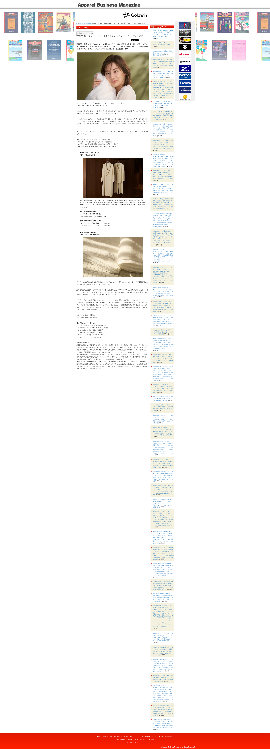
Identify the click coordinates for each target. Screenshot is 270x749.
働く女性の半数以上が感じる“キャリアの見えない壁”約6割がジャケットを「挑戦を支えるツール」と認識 (163, 130)
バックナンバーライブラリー (143, 739)
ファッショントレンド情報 (137, 736)
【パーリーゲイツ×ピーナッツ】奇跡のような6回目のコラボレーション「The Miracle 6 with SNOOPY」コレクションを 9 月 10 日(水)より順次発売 (163, 431)
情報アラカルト (152, 736)
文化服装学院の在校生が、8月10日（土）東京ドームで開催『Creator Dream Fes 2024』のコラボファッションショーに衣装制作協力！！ (163, 585)
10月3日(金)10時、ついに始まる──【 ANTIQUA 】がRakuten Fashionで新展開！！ (163, 306)
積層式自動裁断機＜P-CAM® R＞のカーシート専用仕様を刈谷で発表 (163, 53)
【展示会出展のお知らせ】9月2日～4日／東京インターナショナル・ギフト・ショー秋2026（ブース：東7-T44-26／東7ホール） (163, 33)
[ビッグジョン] (185, 40)
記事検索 (129, 739)
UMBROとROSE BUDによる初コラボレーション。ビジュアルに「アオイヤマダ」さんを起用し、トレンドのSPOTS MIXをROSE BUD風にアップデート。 (163, 569)
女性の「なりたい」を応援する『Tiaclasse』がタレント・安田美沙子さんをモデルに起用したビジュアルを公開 (163, 419)
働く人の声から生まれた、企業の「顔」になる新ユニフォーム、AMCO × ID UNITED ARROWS (163, 174)
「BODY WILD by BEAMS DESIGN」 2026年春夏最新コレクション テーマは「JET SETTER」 (163, 104)
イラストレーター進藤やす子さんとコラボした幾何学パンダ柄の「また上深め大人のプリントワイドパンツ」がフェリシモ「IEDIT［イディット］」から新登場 (163, 553)
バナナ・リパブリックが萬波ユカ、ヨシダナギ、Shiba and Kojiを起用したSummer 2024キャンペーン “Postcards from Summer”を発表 (163, 710)
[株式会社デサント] (185, 47)
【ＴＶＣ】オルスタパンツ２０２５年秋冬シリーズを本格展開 (163, 408)
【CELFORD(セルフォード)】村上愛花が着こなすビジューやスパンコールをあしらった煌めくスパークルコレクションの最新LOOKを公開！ (163, 160)
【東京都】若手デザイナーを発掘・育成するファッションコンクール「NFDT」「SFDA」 (163, 74)
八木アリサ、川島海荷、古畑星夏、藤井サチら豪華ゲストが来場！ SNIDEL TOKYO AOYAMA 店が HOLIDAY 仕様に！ (163, 203)
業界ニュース (109, 736)
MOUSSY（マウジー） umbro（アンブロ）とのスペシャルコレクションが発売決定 (163, 320)
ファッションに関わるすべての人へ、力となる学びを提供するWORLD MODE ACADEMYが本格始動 (163, 723)
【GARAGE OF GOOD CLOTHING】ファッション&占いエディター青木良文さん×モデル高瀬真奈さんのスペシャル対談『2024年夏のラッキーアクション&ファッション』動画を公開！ (163, 693)
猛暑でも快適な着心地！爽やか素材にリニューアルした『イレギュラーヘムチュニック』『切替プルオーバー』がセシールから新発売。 (163, 503)
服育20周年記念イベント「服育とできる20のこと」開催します (163, 651)
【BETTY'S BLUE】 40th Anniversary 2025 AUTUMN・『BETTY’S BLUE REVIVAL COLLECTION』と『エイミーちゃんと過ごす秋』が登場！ (163, 275)
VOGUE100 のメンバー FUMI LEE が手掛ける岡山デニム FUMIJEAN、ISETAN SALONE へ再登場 (163, 115)
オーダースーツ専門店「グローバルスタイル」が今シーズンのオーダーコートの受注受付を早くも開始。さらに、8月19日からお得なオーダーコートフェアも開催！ (163, 537)
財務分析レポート (121, 736)
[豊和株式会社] (185, 25)
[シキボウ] (185, 83)
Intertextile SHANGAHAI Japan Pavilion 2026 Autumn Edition (161, 44)
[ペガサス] (185, 54)
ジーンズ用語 (120, 739)
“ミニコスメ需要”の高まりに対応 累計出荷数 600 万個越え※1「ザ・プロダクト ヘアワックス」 (163, 63)
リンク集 (129, 742)
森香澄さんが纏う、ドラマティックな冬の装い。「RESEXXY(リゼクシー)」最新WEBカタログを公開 (163, 188)
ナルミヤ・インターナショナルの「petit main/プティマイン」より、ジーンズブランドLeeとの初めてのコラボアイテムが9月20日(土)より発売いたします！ (163, 373)
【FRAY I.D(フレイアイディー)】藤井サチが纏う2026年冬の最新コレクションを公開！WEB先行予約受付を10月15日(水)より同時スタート (163, 255)
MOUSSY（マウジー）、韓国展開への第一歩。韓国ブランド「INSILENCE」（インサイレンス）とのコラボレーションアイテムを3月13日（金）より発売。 (163, 89)
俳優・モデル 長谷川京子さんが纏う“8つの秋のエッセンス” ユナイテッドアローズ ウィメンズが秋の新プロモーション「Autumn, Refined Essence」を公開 (163, 490)
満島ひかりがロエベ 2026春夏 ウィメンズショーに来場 (163, 343)
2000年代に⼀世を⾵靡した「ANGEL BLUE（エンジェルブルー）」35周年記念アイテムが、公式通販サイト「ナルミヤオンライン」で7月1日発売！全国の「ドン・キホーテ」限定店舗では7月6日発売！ (163, 616)
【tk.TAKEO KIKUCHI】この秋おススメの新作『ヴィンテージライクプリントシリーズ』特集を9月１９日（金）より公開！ (163, 388)
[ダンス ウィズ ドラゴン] (185, 32)
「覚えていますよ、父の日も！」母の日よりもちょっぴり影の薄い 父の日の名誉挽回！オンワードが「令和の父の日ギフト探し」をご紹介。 (163, 665)
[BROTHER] (185, 75)
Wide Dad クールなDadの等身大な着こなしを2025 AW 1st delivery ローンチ (163, 398)
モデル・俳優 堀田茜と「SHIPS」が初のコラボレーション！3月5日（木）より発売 (163, 144)
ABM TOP (100, 736)
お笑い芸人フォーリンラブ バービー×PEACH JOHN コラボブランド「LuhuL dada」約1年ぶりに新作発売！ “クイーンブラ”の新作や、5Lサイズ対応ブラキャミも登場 (163, 476)
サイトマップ (138, 742)
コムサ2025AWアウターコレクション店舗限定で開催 (163, 448)
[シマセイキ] (185, 90)
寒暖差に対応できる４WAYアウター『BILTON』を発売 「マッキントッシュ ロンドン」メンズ (163, 292)
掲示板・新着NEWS (85, 23)
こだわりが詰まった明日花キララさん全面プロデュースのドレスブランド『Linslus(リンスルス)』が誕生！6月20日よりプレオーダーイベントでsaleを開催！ (163, 637)
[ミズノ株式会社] (185, 68)
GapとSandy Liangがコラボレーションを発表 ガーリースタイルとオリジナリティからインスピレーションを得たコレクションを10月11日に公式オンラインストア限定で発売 (163, 219)
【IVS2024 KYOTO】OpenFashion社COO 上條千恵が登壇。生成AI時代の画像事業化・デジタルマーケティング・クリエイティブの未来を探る (163, 597)
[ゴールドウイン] (185, 61)
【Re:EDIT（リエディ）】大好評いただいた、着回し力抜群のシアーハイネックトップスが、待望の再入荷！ (163, 519)
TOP (76, 23)
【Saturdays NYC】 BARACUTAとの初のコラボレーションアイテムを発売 (163, 332)
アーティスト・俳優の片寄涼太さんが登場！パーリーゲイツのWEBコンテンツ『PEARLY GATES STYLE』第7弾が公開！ (163, 358)
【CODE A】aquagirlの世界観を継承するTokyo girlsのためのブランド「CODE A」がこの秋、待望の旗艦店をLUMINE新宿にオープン (163, 463)
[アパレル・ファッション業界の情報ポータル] (185, 97)
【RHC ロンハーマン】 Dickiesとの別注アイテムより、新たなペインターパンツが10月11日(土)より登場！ (163, 238)
